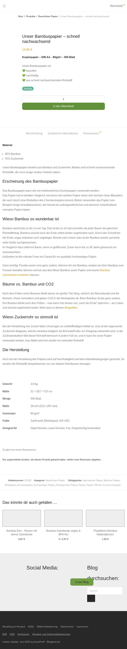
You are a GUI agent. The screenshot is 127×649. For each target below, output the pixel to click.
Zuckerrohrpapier (112, 485)
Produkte (30, 16)
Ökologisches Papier (66, 485)
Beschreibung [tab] (34, 133)
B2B (4, 634)
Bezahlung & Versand (13, 626)
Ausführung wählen (63, 539)
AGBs (31, 626)
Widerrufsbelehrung (47, 626)
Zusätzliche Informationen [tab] (63, 133)
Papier (82, 485)
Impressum (82, 626)
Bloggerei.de (53, 641)
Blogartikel (71, 307)
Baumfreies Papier (48, 16)
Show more (22, 546)
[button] (91, 598)
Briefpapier (10, 485)
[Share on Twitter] (36, 116)
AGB (12, 634)
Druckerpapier (25, 485)
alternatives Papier (92, 480)
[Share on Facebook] (26, 116)
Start (20, 16)
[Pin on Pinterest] (45, 116)
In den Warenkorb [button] (21, 539)
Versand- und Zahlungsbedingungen (51, 634)
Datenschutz (67, 626)
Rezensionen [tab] (92, 133)
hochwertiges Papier (44, 485)
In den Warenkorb (63, 106)
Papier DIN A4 (94, 485)
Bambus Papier (112, 480)
